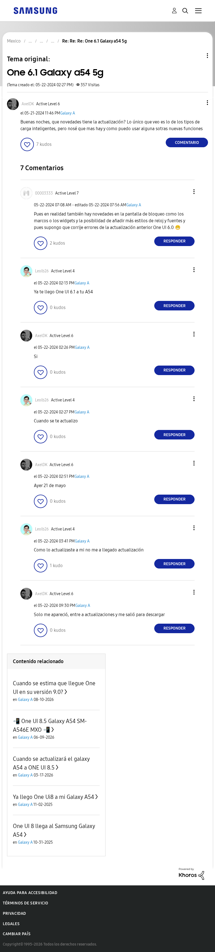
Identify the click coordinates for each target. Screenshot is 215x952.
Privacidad (14, 913)
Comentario (187, 142)
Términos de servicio (25, 903)
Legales (11, 923)
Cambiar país (17, 934)
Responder (174, 241)
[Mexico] (35, 10)
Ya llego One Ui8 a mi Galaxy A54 (53, 797)
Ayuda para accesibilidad (30, 892)
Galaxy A (67, 113)
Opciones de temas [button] (198, 55)
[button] (198, 102)
